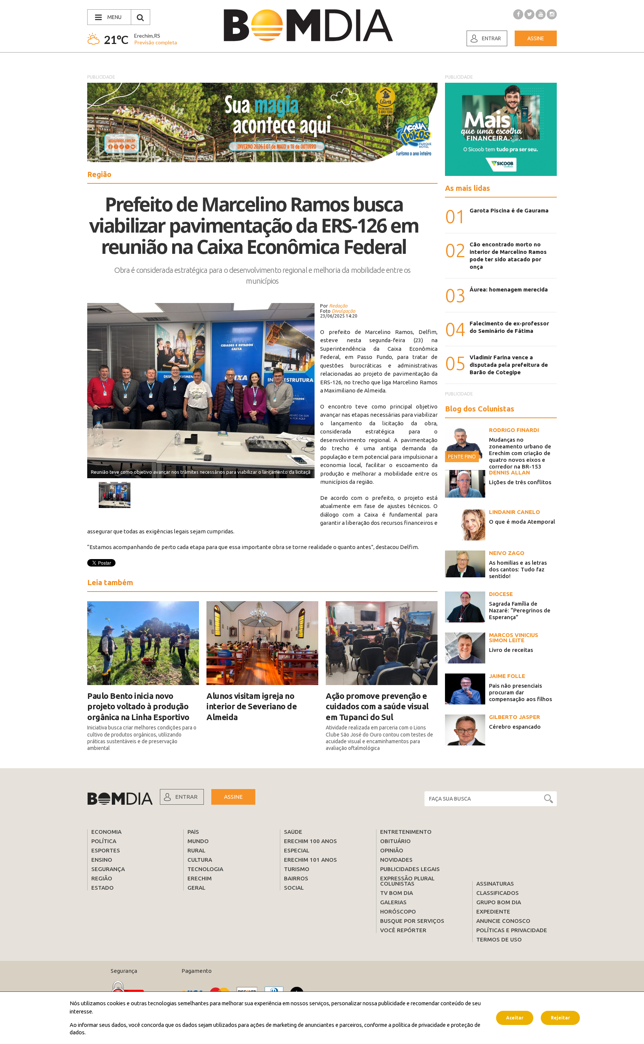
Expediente (493, 911)
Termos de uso (499, 939)
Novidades (396, 860)
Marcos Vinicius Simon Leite (513, 637)
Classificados (497, 893)
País (193, 832)
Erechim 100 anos (310, 841)
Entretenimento (406, 832)
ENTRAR (186, 797)
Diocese (501, 594)
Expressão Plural (407, 878)
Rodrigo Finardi (514, 430)
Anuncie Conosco (503, 921)
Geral (196, 887)
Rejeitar (560, 1017)
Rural (196, 850)
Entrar (491, 38)
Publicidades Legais (410, 869)
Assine (535, 38)
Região (101, 878)
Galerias (393, 902)
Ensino (101, 860)
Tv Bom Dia (396, 893)
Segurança (108, 869)
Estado (102, 887)
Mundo (198, 841)
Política (103, 841)
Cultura (199, 860)
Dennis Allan (509, 472)
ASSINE (233, 797)
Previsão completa (155, 42)
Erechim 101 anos (310, 860)
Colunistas (397, 883)
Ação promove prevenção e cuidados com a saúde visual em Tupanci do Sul (377, 706)
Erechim (199, 878)
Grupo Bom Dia (498, 902)
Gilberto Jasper (514, 717)
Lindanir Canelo (514, 512)
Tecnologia (205, 869)
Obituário (395, 841)
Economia (106, 832)
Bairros (296, 878)
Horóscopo (398, 911)
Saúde (293, 832)
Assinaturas (495, 883)
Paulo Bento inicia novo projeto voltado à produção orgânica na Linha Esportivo (138, 706)
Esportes (105, 850)
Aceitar (514, 1017)
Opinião (391, 850)
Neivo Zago (506, 553)
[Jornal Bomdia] (308, 25)
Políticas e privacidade (511, 930)
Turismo (296, 869)
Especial (296, 850)
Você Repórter (403, 930)
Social (294, 887)
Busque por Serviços (412, 921)
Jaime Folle (507, 676)
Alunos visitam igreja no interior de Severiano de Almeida (251, 706)
